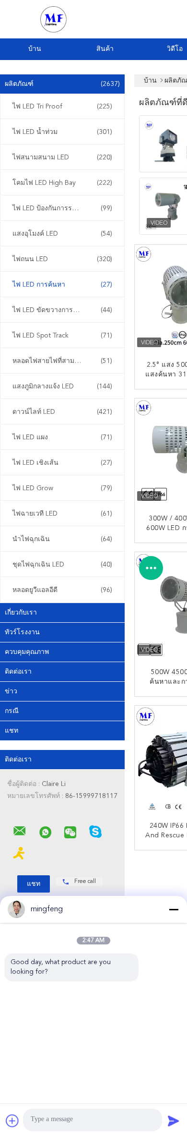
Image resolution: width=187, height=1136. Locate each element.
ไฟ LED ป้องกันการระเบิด (62, 208)
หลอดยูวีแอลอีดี (62, 590)
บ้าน (34, 49)
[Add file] (12, 1120)
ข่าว (11, 691)
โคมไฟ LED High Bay (62, 183)
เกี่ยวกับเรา (21, 612)
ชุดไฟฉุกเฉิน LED (62, 564)
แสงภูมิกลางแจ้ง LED (62, 386)
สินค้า (105, 49)
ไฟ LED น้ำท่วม (62, 132)
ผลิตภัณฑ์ (62, 84)
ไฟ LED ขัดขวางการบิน (62, 310)
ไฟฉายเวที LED (62, 513)
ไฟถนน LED (62, 259)
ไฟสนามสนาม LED (62, 157)
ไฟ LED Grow (62, 488)
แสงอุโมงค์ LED (62, 233)
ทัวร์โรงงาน (22, 632)
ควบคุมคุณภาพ (27, 652)
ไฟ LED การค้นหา (62, 284)
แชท (11, 730)
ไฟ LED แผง (62, 437)
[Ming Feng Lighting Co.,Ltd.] (19, 831)
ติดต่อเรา (18, 671)
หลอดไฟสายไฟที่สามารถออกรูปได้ (62, 361)
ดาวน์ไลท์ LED (62, 412)
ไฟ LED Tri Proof (62, 106)
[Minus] (173, 909)
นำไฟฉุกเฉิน (62, 539)
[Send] (173, 1120)
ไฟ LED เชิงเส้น (62, 462)
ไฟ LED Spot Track (62, 335)
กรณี (12, 711)
